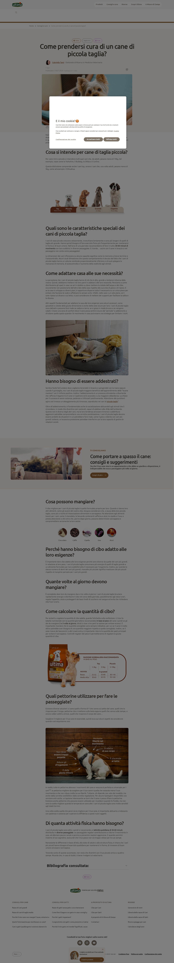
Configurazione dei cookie (66, 139)
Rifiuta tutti (111, 139)
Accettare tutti (93, 139)
